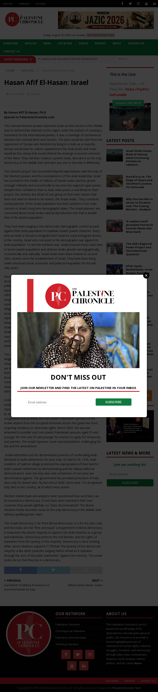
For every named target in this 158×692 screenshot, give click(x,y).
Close (146, 275)
